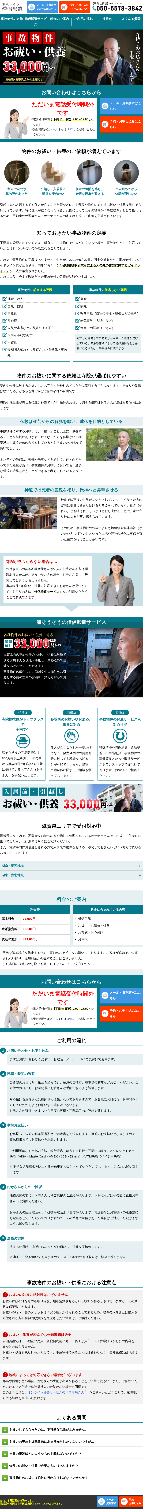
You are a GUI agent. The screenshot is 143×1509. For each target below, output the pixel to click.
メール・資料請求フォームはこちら (46, 7)
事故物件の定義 (12, 19)
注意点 (107, 19)
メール (54, 129)
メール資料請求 (111, 1501)
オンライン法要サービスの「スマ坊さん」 (58, 1392)
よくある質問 (131, 19)
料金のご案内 (59, 19)
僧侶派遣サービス (36, 21)
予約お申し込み (135, 1501)
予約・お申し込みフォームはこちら (78, 7)
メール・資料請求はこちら (125, 105)
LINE (69, 129)
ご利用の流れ (83, 19)
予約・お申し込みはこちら (125, 124)
